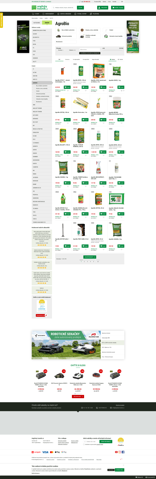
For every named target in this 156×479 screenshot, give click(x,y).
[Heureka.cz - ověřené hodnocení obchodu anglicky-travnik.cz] (42, 306)
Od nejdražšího (86, 59)
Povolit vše (119, 470)
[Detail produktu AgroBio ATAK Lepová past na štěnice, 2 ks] (98, 71)
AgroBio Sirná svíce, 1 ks (80, 112)
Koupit (68, 87)
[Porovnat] (121, 90)
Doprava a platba (74, 440)
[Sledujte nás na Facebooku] (123, 453)
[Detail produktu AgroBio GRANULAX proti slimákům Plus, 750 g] (80, 198)
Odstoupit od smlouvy (62, 444)
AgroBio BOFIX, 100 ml (79, 80)
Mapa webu (99, 459)
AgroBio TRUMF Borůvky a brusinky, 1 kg (80, 178)
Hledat (80, 7)
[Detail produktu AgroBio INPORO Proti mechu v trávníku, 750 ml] (63, 198)
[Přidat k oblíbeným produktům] (67, 90)
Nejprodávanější (95, 59)
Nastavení (111, 470)
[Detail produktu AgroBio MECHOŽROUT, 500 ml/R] (98, 167)
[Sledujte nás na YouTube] (116, 453)
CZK (122, 1)
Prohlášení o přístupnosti (73, 459)
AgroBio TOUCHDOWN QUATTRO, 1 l (115, 178)
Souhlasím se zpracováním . (94, 444)
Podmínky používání (61, 459)
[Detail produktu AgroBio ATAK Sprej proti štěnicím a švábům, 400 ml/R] (98, 103)
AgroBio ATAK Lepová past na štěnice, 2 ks (98, 81)
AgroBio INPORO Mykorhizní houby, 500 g (116, 113)
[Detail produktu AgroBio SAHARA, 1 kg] (63, 167)
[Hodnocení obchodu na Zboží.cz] (42, 315)
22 (98, 261)
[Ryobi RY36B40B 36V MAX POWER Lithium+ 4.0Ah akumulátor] (115, 375)
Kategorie (37, 23)
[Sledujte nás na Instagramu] (119, 453)
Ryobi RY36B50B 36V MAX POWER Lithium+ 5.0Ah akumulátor (41, 385)
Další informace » (36, 473)
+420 (85, 1)
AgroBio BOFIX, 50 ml (97, 239)
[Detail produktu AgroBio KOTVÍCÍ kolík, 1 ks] (63, 229)
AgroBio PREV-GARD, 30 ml (80, 239)
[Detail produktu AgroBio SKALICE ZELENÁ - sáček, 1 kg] (116, 198)
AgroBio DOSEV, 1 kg (115, 80)
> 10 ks (61, 154)
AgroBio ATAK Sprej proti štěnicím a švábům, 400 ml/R (98, 114)
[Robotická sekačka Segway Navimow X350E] (96, 375)
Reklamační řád (74, 442)
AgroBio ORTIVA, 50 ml (97, 208)
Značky (47, 23)
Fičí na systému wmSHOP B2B (87, 459)
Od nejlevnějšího (76, 59)
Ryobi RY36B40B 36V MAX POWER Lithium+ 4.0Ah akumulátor (115, 385)
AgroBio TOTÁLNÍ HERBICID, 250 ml (78, 145)
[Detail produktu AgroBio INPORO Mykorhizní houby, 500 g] (116, 103)
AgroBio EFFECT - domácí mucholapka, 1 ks (62, 81)
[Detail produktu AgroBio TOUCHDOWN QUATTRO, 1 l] (116, 167)
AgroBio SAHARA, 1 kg (61, 177)
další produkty (89, 257)
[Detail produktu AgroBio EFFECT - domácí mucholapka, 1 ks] (63, 71)
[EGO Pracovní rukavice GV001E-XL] (59, 375)
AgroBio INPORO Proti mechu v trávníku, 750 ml (62, 208)
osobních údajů (99, 444)
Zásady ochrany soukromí (63, 442)
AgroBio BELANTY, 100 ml (62, 145)
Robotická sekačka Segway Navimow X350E (96, 384)
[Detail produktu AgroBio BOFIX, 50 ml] (98, 229)
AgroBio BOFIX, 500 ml (97, 145)
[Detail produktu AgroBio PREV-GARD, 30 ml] (80, 229)
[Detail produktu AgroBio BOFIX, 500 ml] (98, 135)
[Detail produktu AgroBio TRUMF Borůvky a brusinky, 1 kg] (80, 167)
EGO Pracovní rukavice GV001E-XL (59, 384)
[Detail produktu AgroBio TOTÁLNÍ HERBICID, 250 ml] (80, 135)
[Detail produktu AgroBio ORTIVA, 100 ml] (63, 103)
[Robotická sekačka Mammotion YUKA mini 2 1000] (78, 375)
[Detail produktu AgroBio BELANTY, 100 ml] (63, 135)
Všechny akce (77, 396)
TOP (59, 59)
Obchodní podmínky (62, 440)
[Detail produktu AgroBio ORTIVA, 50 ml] (98, 198)
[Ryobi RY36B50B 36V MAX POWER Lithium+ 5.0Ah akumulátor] (41, 375)
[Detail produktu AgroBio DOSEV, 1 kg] (116, 71)
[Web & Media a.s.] (121, 459)
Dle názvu (67, 59)
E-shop (37, 14)
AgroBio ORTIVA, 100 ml (62, 112)
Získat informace (106, 441)
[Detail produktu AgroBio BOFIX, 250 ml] (116, 135)
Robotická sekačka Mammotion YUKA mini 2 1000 (78, 384)
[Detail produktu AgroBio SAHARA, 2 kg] (116, 229)
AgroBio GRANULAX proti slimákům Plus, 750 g (80, 208)
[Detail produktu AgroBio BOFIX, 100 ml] (80, 71)
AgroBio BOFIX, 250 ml (115, 145)
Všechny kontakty (120, 405)
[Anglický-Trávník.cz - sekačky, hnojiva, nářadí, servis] (40, 9)
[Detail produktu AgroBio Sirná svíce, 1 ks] (80, 103)
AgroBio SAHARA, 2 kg (115, 239)
